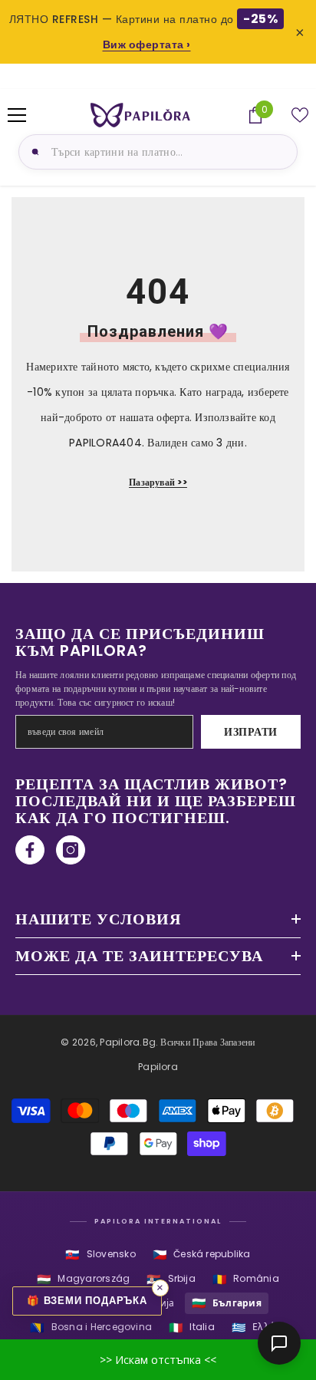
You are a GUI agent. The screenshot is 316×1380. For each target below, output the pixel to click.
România (245, 1279)
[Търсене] (33, 152)
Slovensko (100, 1255)
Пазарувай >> (158, 482)
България (227, 1303)
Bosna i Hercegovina (91, 1327)
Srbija (171, 1279)
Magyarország (83, 1279)
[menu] (17, 115)
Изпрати (251, 731)
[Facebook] (29, 850)
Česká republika (202, 1255)
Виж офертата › (147, 44)
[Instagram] (70, 850)
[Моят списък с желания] (299, 115)
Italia (192, 1327)
